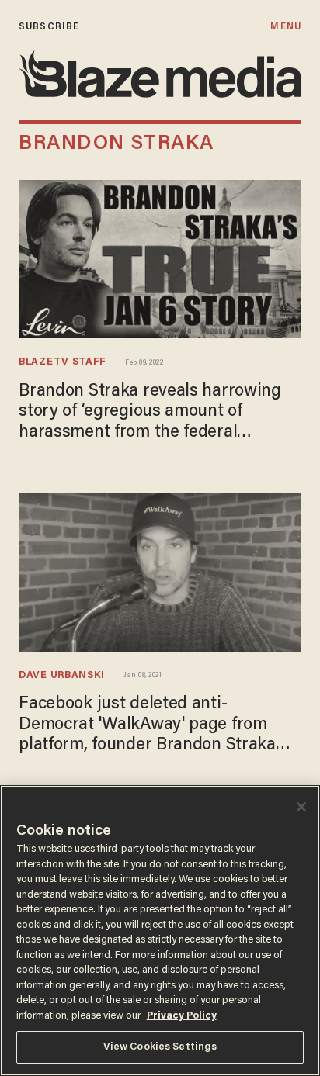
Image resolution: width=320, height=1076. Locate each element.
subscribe (49, 27)
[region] (160, 930)
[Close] (301, 807)
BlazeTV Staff (62, 362)
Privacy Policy (182, 1016)
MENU (285, 27)
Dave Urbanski (62, 675)
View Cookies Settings (160, 1047)
